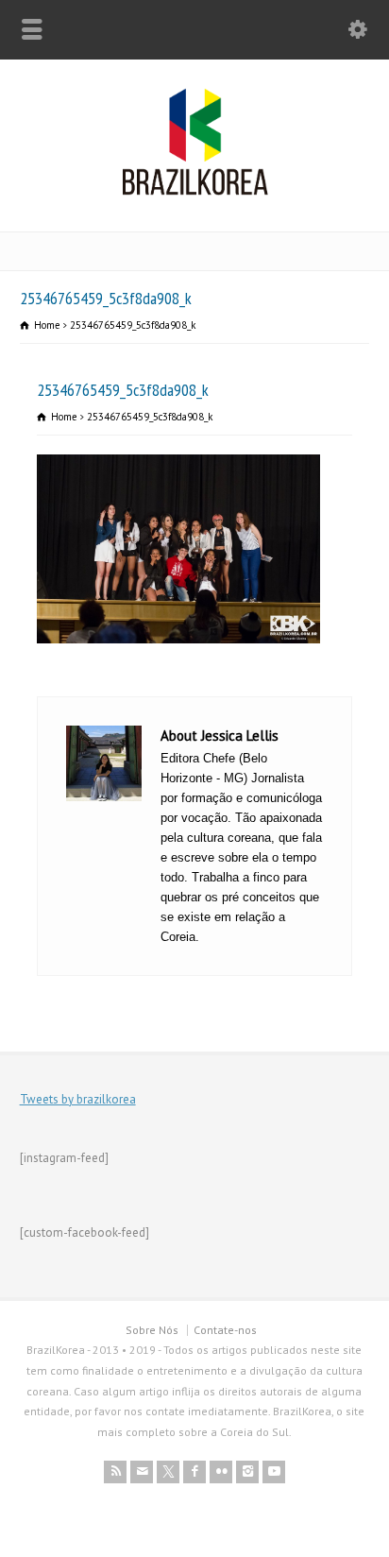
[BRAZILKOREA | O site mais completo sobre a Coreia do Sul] (195, 191)
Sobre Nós (152, 1330)
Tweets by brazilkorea (78, 1099)
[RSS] (115, 1472)
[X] (168, 1472)
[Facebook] (194, 1472)
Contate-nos (225, 1330)
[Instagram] (247, 1472)
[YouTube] (273, 1472)
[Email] (141, 1472)
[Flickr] (221, 1472)
